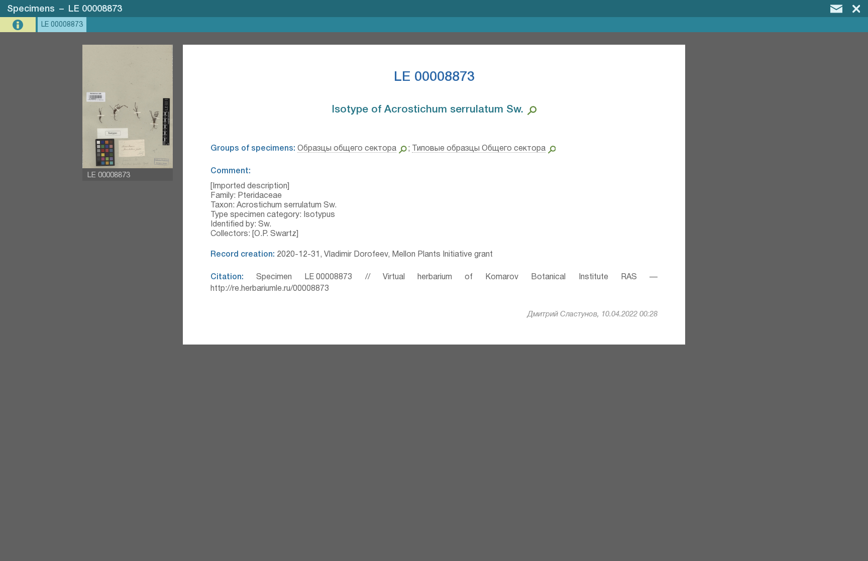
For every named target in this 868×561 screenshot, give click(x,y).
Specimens (31, 9)
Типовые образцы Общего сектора (479, 148)
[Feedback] (836, 8)
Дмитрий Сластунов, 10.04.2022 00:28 (592, 314)
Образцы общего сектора (346, 148)
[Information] (19, 25)
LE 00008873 (95, 9)
